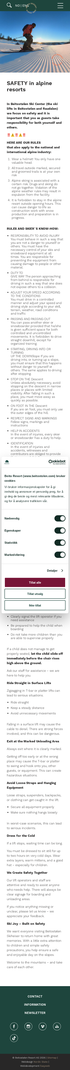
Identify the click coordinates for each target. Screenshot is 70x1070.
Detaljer (52, 570)
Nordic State (40, 1061)
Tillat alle (35, 582)
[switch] (60, 530)
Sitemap (51, 1057)
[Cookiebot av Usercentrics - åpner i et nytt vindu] (49, 462)
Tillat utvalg (35, 594)
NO (17, 5)
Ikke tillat (35, 605)
